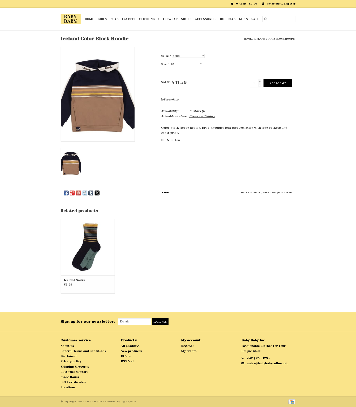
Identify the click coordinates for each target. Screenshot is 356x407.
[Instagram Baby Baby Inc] (292, 321)
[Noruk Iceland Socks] (88, 247)
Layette (129, 19)
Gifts (243, 19)
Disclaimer (69, 356)
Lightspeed (128, 401)
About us (67, 345)
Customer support (74, 371)
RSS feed (127, 361)
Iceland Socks (74, 280)
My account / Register (280, 3)
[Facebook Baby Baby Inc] (284, 321)
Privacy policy (71, 361)
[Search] (265, 19)
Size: (165, 64)
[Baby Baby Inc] (71, 19)
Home (89, 19)
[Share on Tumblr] (90, 193)
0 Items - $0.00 (246, 3)
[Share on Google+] (72, 193)
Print (289, 192)
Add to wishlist (250, 192)
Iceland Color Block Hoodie (274, 38)
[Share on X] (97, 193)
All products (130, 345)
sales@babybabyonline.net (267, 363)
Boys (114, 19)
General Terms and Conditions (83, 351)
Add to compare (273, 192)
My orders (189, 351)
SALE (255, 19)
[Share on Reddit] (84, 193)
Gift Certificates (73, 382)
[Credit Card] (291, 401)
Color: (166, 55)
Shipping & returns (75, 366)
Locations (68, 387)
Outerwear (168, 19)
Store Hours (70, 377)
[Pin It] (78, 193)
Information (170, 99)
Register (187, 345)
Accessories (205, 19)
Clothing (147, 19)
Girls (102, 19)
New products (131, 351)
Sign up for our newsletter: (88, 321)
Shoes (186, 19)
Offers (126, 356)
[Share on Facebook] (66, 193)
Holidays (227, 19)
